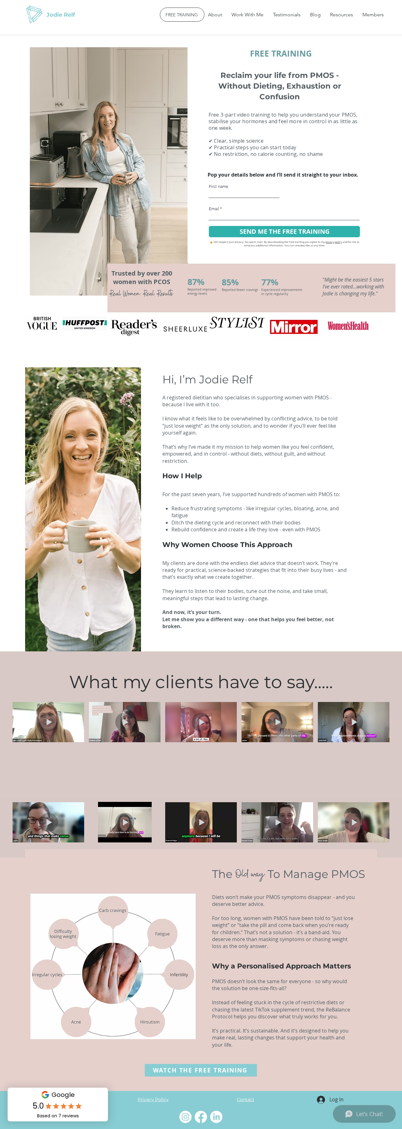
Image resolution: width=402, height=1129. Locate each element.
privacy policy (333, 242)
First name (218, 186)
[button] (247, 14)
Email (214, 209)
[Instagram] (185, 1117)
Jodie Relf (60, 14)
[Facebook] (201, 1117)
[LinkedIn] (216, 1117)
